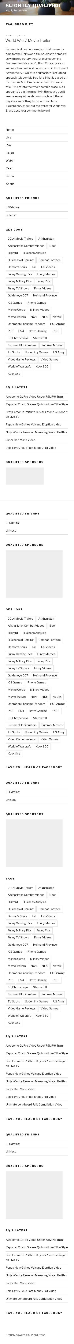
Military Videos (39, 309)
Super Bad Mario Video (20, 440)
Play (8, 145)
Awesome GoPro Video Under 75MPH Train (34, 396)
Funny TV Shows (18, 288)
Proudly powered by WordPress (25, 1334)
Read (9, 168)
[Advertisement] (25, 476)
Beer (52, 246)
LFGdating (13, 207)
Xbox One (14, 373)
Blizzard (13, 253)
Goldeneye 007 (18, 295)
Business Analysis (34, 253)
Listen (10, 176)
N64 (34, 317)
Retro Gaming (38, 331)
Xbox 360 (42, 366)
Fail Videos (48, 267)
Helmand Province (45, 295)
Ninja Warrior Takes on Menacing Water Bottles (36, 432)
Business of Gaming (21, 260)
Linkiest (11, 215)
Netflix (57, 317)
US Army (59, 352)
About (10, 184)
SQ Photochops (18, 338)
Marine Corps (16, 309)
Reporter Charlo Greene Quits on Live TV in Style (37, 404)
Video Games (49, 359)
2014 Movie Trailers (20, 238)
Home (10, 129)
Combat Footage (50, 260)
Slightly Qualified (33, 5)
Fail (34, 267)
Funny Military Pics (20, 281)
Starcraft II (40, 338)
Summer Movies (52, 345)
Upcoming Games (36, 352)
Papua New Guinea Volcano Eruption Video (33, 424)
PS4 (21, 331)
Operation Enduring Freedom (26, 324)
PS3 (10, 331)
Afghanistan (46, 238)
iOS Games (15, 302)
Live (8, 137)
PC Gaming (57, 324)
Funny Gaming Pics (20, 274)
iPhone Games (36, 302)
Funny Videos (42, 288)
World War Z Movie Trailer (28, 40)
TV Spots (14, 352)
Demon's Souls (17, 267)
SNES (55, 331)
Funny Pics (43, 281)
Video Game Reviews (22, 359)
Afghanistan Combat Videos (26, 246)
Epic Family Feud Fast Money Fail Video (31, 448)
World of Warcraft (19, 366)
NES (45, 317)
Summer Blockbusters (22, 345)
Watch (10, 160)
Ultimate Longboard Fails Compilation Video (34, 1104)
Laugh (10, 153)
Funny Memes (46, 274)
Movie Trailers (17, 317)
